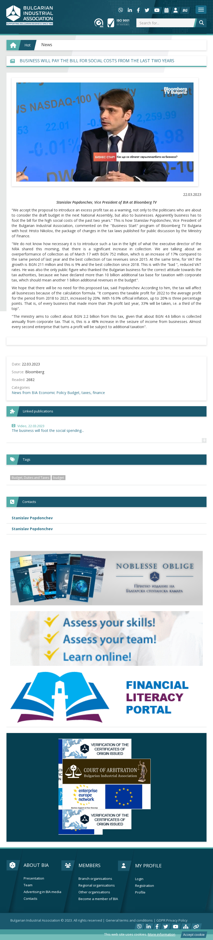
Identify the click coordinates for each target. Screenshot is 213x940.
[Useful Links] (196, 921)
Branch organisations (95, 873)
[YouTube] (157, 10)
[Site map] (186, 921)
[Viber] (120, 10)
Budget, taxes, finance (86, 392)
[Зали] (166, 10)
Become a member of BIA (98, 893)
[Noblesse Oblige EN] (106, 578)
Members (89, 860)
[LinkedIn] (130, 10)
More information (161, 934)
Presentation (34, 873)
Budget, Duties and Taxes (30, 477)
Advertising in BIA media (42, 886)
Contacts (30, 893)
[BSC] (106, 749)
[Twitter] (147, 10)
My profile (148, 860)
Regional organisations (96, 880)
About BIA (36, 859)
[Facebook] (138, 10)
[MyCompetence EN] (106, 638)
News (46, 44)
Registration (144, 880)
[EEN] (106, 797)
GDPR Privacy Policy (172, 915)
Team (28, 879)
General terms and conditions (129, 915)
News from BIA (25, 392)
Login (139, 873)
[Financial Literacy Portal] (106, 697)
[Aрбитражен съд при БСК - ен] (106, 771)
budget (58, 477)
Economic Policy (52, 392)
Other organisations (94, 886)
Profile (140, 887)
